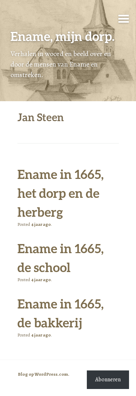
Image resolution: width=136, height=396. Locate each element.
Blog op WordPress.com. (43, 374)
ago (41, 224)
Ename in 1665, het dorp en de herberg (60, 193)
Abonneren (108, 379)
